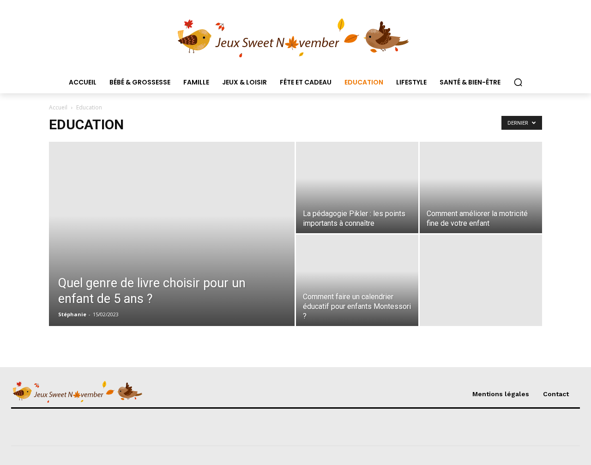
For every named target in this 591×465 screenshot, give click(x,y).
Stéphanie (72, 314)
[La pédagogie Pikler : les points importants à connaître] (357, 187)
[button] (518, 82)
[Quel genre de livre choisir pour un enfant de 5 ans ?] (172, 248)
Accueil (58, 107)
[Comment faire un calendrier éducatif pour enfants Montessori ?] (357, 280)
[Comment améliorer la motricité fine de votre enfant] (481, 187)
